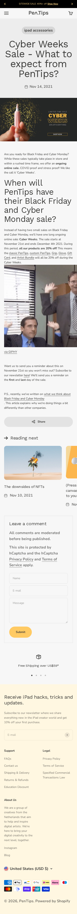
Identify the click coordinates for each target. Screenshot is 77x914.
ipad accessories (38, 30)
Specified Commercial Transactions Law (56, 775)
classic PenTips (18, 253)
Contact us (11, 766)
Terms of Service (53, 766)
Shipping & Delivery (16, 773)
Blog (7, 855)
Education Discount (16, 787)
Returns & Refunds (16, 780)
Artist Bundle (25, 258)
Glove (62, 253)
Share (41, 422)
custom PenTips (40, 253)
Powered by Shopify (52, 901)
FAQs (7, 759)
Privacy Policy (21, 559)
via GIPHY (10, 352)
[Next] (72, 4)
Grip (54, 253)
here (26, 375)
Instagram (10, 848)
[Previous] (5, 4)
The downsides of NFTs (24, 486)
